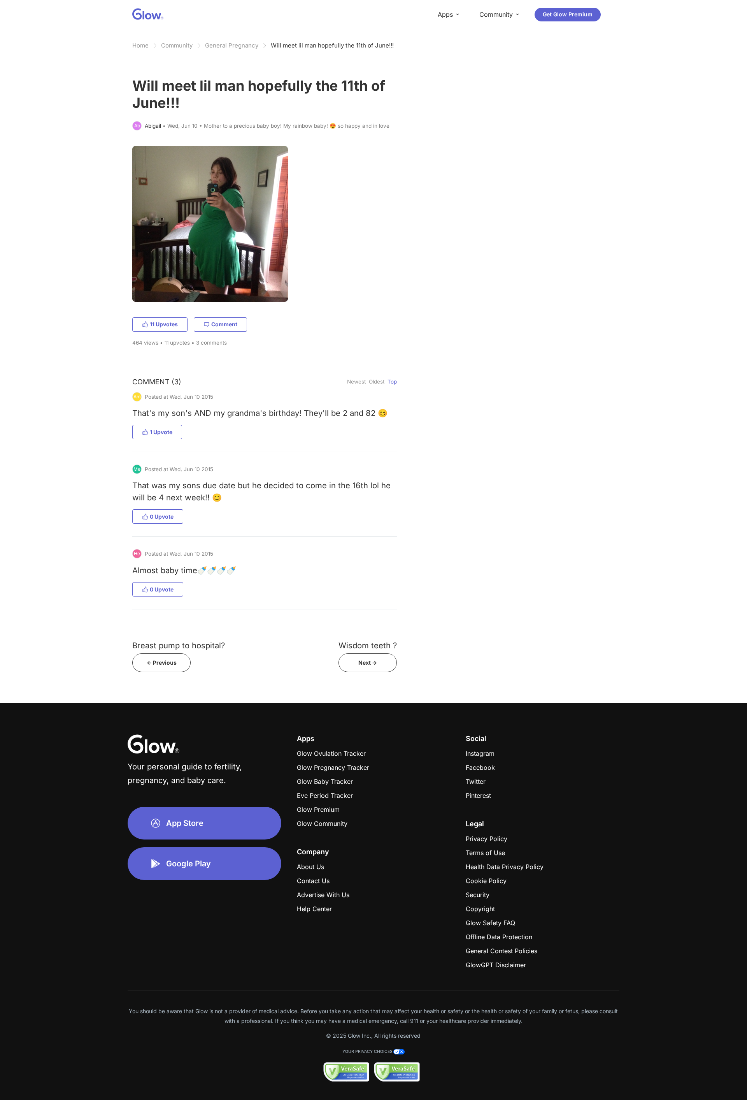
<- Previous (162, 662)
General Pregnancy (231, 45)
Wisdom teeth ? (367, 645)
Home (140, 45)
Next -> (367, 662)
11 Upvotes (164, 324)
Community (177, 45)
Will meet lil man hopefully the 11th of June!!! (332, 45)
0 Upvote (162, 516)
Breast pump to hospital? (178, 645)
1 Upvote (161, 432)
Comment (224, 324)
